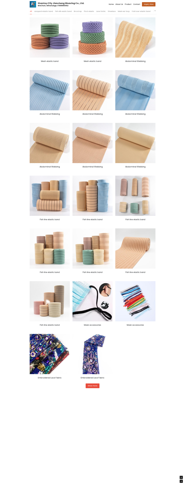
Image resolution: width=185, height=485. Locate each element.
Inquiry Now (149, 4)
